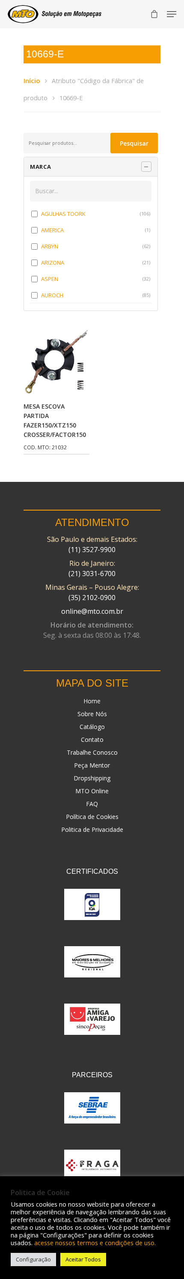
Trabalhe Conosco (92, 752)
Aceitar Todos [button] (83, 1259)
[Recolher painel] (146, 166)
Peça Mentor (92, 765)
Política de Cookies (92, 817)
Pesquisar (134, 143)
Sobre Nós (92, 714)
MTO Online (92, 791)
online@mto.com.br (92, 611)
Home (92, 701)
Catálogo (92, 727)
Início (32, 80)
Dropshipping (92, 778)
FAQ (92, 804)
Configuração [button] (33, 1259)
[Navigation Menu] (171, 14)
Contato (92, 739)
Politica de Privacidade (92, 829)
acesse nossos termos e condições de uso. (95, 1242)
